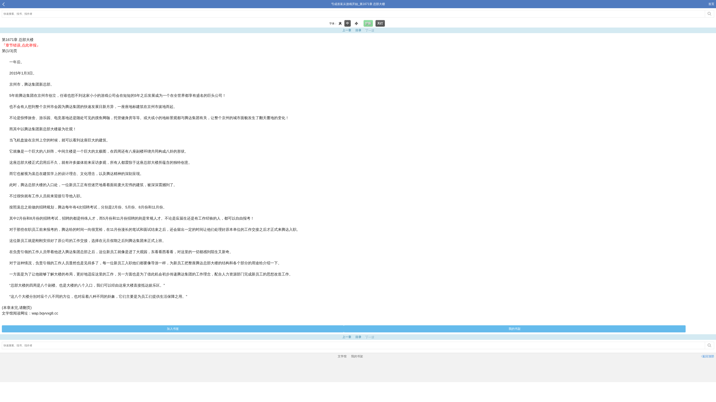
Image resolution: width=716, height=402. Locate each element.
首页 (711, 4)
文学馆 (342, 356)
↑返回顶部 (707, 356)
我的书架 (515, 328)
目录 (358, 30)
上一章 (346, 30)
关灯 (380, 23)
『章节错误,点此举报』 (21, 45)
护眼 (368, 23)
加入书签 (173, 328)
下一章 (369, 30)
